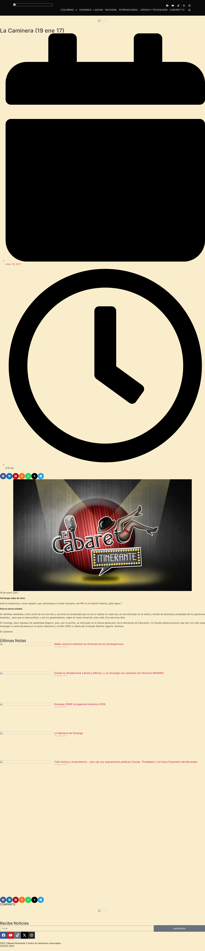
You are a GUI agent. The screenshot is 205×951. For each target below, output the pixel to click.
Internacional (128, 10)
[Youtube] (173, 5)
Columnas (67, 10)
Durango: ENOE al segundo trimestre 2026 (79, 704)
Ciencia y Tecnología (154, 10)
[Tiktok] (178, 5)
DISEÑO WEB (7, 946)
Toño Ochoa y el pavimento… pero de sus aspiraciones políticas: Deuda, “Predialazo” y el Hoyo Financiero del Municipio (125, 761)
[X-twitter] (184, 5)
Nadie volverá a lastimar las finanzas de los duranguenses (89, 644)
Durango (85, 10)
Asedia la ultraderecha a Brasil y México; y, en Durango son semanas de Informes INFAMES (109, 673)
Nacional (111, 10)
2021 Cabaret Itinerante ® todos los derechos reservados (30, 943)
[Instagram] (189, 5)
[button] (189, 10)
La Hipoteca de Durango (68, 733)
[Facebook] (167, 5)
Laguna (98, 10)
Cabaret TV (177, 10)
